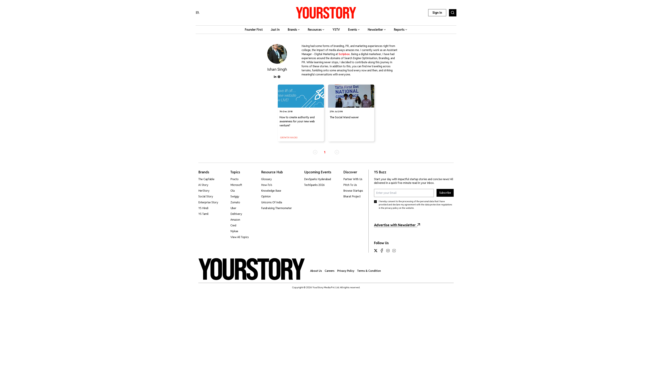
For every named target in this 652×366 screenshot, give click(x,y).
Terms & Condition (369, 271)
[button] (315, 152)
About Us (316, 271)
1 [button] (324, 152)
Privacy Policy (345, 271)
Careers (329, 271)
